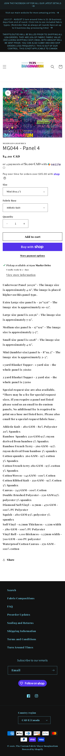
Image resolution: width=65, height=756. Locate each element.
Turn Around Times (20, 647)
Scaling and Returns (20, 623)
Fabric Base (9, 200)
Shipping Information (21, 631)
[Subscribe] (53, 670)
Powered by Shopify (32, 749)
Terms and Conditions (21, 639)
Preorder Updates (18, 614)
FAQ (10, 606)
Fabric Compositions (20, 598)
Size (5, 184)
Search (11, 590)
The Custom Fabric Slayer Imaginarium (37, 746)
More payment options (32, 255)
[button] (4, 67)
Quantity (8, 216)
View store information (21, 275)
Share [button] (10, 559)
